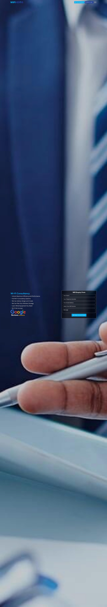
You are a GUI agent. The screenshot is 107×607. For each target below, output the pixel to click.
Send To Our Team (79, 315)
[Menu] (95, 2)
